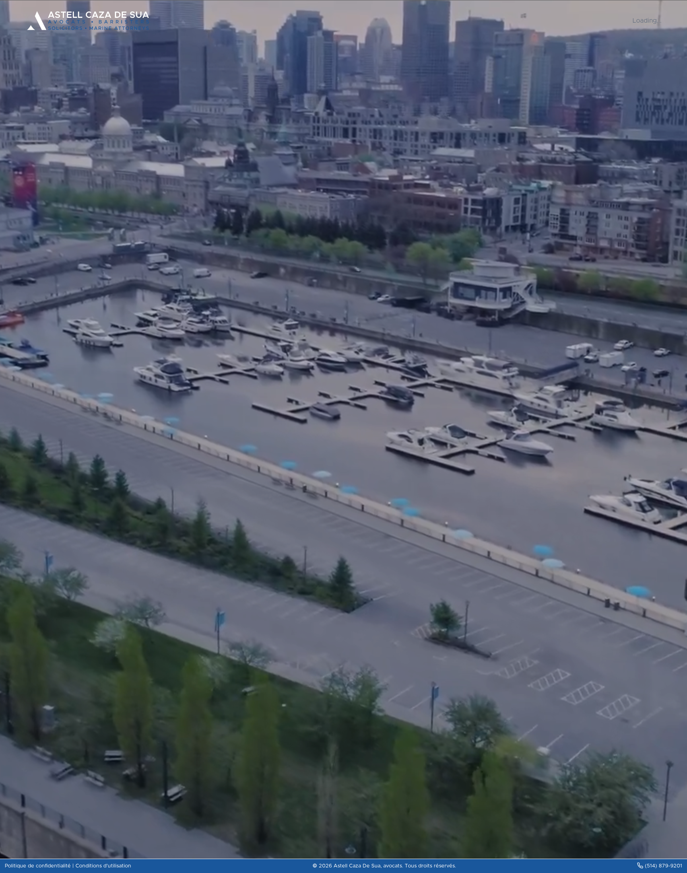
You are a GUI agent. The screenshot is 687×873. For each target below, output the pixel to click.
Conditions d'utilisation (103, 866)
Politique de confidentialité (38, 866)
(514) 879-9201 (663, 866)
